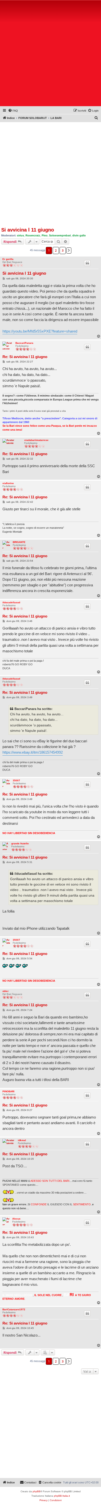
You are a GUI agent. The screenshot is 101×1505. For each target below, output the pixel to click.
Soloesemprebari (60, 235)
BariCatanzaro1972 (13, 1309)
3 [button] (62, 250)
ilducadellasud (11, 602)
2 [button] (56, 250)
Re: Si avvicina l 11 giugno (24, 357)
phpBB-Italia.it (62, 1495)
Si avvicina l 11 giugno (27, 229)
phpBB (36, 1491)
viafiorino (8, 483)
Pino (45, 235)
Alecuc (16, 1218)
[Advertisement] (50, 54)
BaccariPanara (24, 343)
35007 (16, 780)
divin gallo (79, 235)
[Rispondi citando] (87, 263)
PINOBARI (8, 1091)
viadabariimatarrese (36, 440)
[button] (68, 250)
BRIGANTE (19, 542)
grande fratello (20, 843)
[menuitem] (13, 111)
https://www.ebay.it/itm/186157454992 (32, 752)
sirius (20, 235)
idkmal (22, 1140)
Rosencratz (32, 235)
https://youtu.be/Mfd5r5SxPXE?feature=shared (39, 331)
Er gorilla (7, 259)
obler (5, 991)
